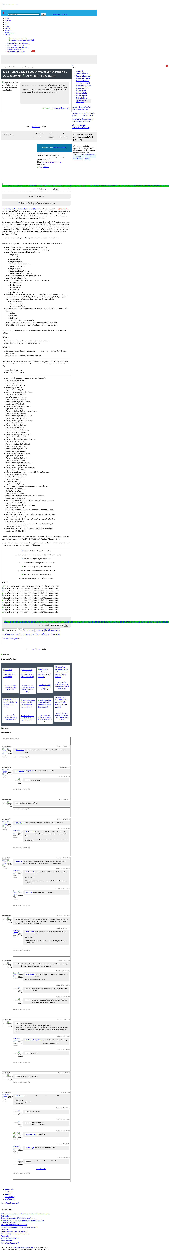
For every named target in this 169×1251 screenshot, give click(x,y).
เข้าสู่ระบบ (64, 14)
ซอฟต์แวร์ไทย (77, 108)
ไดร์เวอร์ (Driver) (81, 98)
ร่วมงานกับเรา (9, 1197)
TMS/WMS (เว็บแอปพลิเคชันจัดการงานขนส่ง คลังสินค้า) (10, 717)
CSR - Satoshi (30, 831)
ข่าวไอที (7, 22)
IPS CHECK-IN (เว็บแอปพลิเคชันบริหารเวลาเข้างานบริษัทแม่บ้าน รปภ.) (27, 689)
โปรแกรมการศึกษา (82, 88)
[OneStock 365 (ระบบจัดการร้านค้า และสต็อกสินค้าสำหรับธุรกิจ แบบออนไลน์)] (62, 702)
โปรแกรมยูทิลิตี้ (81, 95)
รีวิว (6, 24)
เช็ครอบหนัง (8, 30)
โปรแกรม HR (55, 634)
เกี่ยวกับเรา (8, 1192)
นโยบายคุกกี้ (40, 1245)
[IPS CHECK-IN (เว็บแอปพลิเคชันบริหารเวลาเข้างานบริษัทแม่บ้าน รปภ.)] (28, 673)
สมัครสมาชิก (56, 14)
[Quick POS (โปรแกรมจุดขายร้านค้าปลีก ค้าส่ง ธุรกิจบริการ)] (10, 673)
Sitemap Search (81, 100)
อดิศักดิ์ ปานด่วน (20, 823)
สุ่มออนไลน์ (20, 49)
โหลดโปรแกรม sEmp (52, 630)
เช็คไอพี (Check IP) (18, 45)
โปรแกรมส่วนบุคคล (83, 78)
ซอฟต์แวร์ (23, 38)
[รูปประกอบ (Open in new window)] (30, 771)
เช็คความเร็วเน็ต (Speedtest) (21, 43)
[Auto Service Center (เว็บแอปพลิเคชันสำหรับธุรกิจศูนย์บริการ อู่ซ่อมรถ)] (28, 703)
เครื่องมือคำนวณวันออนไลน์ (17, 52)
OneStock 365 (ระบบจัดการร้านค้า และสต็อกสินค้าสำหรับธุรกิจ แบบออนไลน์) (61, 716)
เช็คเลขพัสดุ (24, 47)
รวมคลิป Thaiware (10, 32)
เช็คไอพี (87, 159)
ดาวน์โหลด (8, 20)
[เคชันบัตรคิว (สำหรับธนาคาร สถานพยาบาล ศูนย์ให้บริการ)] (45, 673)
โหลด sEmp (39, 630)
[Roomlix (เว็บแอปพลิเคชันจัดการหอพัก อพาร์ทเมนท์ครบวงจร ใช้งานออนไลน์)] (62, 672)
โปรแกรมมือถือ (81, 93)
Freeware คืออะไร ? (60, 108)
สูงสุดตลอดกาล (88, 120)
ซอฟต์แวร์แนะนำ (89, 114)
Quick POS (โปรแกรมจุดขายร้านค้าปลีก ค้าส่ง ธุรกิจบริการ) (10, 687)
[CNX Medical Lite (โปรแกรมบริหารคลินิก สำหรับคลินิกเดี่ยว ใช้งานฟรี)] (45, 703)
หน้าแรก (7, 18)
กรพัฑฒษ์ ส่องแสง (20, 771)
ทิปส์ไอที (7, 26)
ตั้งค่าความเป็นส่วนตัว (8, 1245)
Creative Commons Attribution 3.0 (23, 1247)
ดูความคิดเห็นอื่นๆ (41, 1169)
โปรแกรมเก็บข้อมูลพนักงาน (12, 638)
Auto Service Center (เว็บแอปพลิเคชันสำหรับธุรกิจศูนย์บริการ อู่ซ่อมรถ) (28, 718)
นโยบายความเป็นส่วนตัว (26, 1245)
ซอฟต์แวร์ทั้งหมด (82, 73)
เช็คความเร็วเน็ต (77, 158)
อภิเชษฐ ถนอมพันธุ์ (31, 1134)
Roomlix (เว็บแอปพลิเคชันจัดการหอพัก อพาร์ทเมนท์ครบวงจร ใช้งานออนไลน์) (62, 685)
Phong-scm (19, 861)
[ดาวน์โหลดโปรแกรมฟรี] (10, 5)
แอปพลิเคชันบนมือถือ (28, 40)
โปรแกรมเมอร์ (81, 90)
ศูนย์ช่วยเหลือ (9, 1189)
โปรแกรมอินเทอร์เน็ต (83, 76)
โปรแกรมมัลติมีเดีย (82, 81)
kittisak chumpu (20, 750)
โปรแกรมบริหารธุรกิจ (18, 67)
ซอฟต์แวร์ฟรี (86, 108)
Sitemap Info (80, 102)
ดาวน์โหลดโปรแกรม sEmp (25, 634)
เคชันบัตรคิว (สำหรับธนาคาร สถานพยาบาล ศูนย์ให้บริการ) (44, 687)
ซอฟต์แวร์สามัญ (77, 114)
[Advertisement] (45, 99)
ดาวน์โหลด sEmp (8, 634)
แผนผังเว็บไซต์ (9, 1199)
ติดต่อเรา (8, 1194)
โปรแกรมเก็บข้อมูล (42, 634)
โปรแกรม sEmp (28, 630)
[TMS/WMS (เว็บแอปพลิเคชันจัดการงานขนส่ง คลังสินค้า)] (10, 703)
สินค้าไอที (7, 28)
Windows (46, 167)
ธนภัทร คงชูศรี (30, 1148)
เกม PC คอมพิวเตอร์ (83, 83)
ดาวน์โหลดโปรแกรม (59, 147)
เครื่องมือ (7, 34)
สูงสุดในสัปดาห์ (77, 120)
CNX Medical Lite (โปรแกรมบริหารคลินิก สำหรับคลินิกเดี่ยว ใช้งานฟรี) (45, 718)
